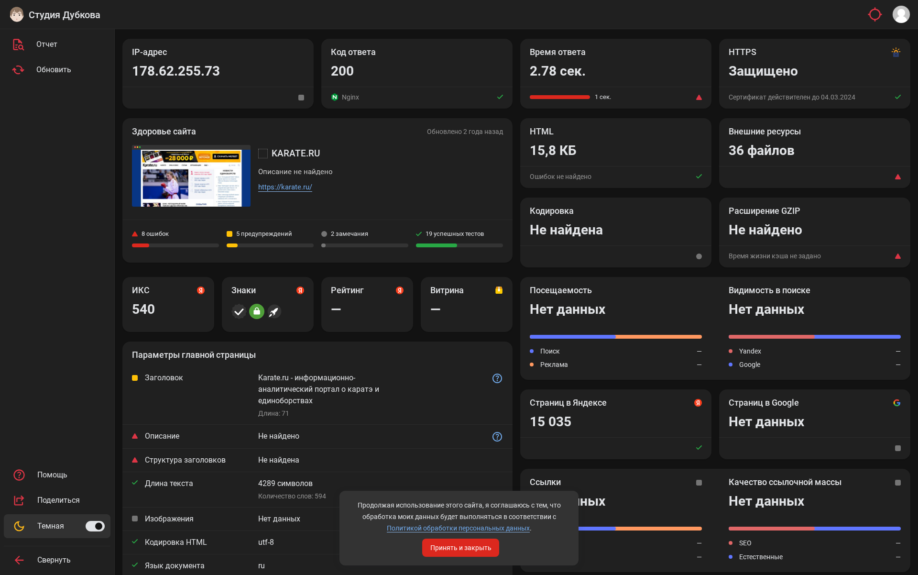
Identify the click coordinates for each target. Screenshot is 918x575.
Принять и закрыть (461, 548)
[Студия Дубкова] (17, 14)
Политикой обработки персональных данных (458, 528)
